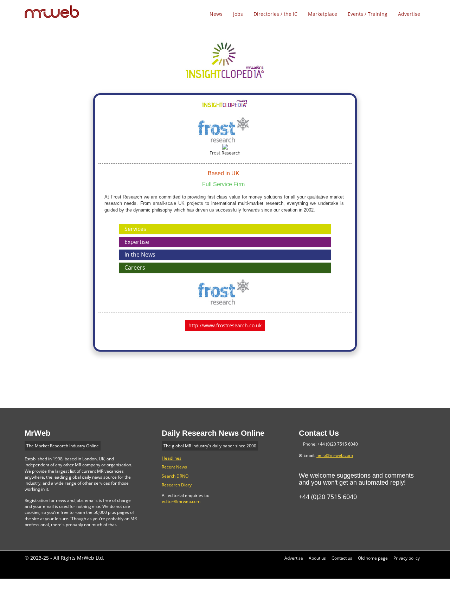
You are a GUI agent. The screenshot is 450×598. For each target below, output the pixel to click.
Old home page (373, 558)
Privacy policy (406, 558)
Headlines (171, 458)
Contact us (342, 558)
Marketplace (322, 14)
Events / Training (367, 14)
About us (317, 558)
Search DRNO (175, 476)
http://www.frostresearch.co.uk (225, 325)
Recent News (174, 467)
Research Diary (177, 485)
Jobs (238, 14)
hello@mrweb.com (334, 455)
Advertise (409, 14)
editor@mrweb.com (181, 501)
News (216, 14)
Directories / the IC (275, 14)
